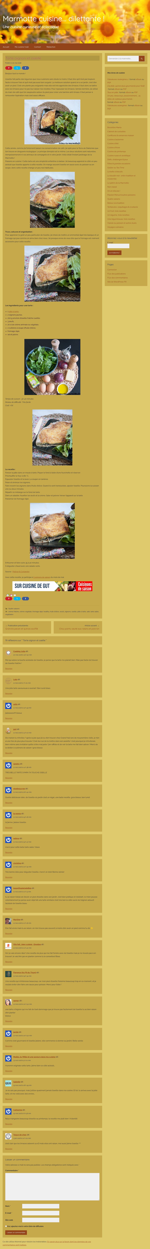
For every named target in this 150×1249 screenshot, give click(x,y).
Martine (16, 919)
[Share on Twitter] (17, 68)
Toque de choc (19, 1135)
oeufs (62, 612)
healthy (46, 612)
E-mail (8, 1213)
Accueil (6, 47)
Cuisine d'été (112, 143)
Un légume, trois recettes (118, 215)
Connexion (112, 270)
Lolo (15, 679)
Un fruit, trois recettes (116, 211)
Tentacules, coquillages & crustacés (122, 207)
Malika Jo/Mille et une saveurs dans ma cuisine (34, 1057)
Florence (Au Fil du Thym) (24, 972)
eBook (138, 79)
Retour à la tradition (115, 203)
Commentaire (12, 1170)
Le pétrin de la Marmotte (118, 183)
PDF (109, 83)
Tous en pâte (112, 92)
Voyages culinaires (115, 227)
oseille (74, 612)
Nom (8, 1206)
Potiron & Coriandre (21, 572)
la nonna (17, 813)
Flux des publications (116, 274)
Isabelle (16, 1082)
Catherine (17, 1110)
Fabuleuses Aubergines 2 (117, 79)
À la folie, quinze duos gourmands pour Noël (126, 86)
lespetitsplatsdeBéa (22, 888)
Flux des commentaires (117, 278)
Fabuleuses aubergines (117, 105)
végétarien (9, 614)
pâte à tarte (14, 311)
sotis (15, 704)
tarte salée (95, 612)
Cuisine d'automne (115, 139)
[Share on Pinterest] (8, 68)
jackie (15, 1032)
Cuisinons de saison (41, 577)
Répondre (8, 668)
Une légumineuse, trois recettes (121, 219)
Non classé (112, 187)
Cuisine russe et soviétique (118, 155)
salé (88, 612)
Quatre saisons (13, 609)
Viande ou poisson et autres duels (121, 223)
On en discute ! (113, 191)
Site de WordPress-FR (116, 282)
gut (14, 729)
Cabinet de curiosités (116, 131)
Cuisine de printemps (116, 151)
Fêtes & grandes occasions (118, 163)
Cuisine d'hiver (113, 147)
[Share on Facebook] (25, 68)
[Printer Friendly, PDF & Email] (11, 595)
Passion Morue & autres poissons (121, 195)
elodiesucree (19, 789)
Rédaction (51, 47)
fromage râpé (38, 612)
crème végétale (26, 612)
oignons (68, 612)
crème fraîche (13, 612)
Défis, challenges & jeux (117, 159)
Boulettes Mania (114, 127)
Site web (9, 1220)
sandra (16, 764)
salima (16, 838)
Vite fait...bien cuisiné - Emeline (27, 944)
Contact (37, 47)
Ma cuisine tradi (22, 47)
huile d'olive (54, 612)
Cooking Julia (19, 651)
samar (16, 1001)
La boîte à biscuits (115, 171)
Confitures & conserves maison (120, 135)
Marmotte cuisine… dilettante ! (53, 18)
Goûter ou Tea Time (115, 168)
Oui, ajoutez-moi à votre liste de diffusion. (25, 1226)
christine (17, 863)
